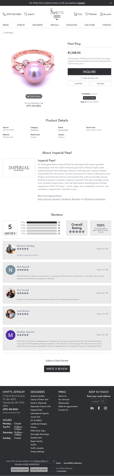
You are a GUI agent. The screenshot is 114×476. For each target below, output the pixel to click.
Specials (54, 25)
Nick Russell (23, 266)
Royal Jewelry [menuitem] (37, 441)
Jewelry (21, 25)
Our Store (90, 25)
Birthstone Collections (95, 199)
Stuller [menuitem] (33, 444)
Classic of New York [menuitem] (39, 399)
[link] (12, 14)
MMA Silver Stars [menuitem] (38, 430)
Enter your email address (98, 396)
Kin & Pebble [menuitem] (36, 420)
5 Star (23, 222)
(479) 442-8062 (33, 105)
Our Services (63, 399)
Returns (100, 84)
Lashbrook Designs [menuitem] (39, 423)
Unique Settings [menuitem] (37, 451)
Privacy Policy (40, 461)
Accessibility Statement (73, 463)
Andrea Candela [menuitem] (37, 396)
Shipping (78, 84)
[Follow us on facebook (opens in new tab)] (98, 408)
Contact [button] (81, 3)
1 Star (23, 233)
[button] (29, 14)
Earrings (47, 199)
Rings (40, 199)
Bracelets (76, 199)
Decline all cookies (20, 469)
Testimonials (63, 403)
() (59, 222)
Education (71, 25)
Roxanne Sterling (25, 245)
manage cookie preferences (27, 464)
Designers (38, 25)
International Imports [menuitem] (40, 413)
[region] (34, 69)
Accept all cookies (39, 469)
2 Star (23, 231)
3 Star (23, 228)
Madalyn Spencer (25, 331)
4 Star (23, 225)
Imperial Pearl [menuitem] (36, 410)
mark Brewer (23, 310)
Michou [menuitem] (34, 427)
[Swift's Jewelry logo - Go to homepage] (57, 14)
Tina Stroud (23, 290)
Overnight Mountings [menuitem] (40, 434)
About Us (62, 396)
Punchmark (61, 471)
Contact (107, 25)
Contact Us (63, 410)
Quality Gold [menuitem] (36, 437)
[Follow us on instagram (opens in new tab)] (105, 408)
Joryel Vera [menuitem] (35, 416)
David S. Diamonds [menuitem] (39, 403)
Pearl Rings (9, 33)
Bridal (6, 25)
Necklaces (66, 199)
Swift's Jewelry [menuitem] (37, 448)
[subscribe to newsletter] (102, 401)
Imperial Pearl (63, 130)
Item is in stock (89, 98)
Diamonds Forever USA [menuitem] (41, 406)
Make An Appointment (68, 406)
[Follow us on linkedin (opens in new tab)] (92, 408)
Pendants (56, 199)
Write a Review (57, 369)
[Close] (110, 3)
